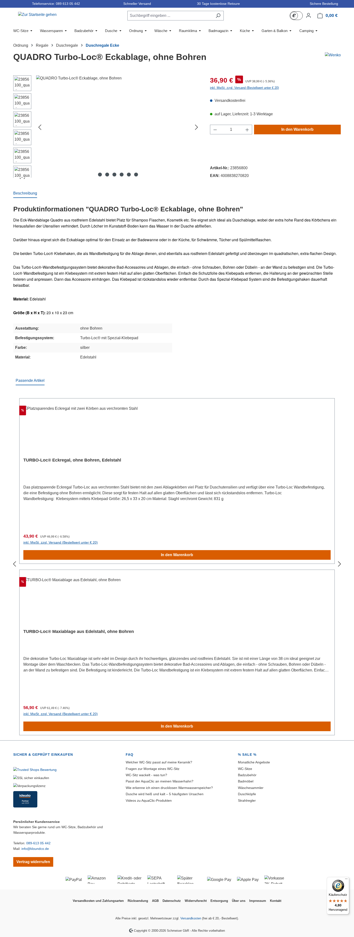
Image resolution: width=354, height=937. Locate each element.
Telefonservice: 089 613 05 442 (55, 4)
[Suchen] (218, 15)
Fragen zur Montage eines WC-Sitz (152, 769)
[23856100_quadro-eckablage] (118, 127)
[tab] (25, 193)
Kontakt (275, 901)
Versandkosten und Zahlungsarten (98, 901)
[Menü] (346, 880)
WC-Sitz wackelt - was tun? (146, 775)
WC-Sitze (245, 769)
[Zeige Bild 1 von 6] (100, 174)
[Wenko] (333, 55)
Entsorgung (219, 901)
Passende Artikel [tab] (30, 380)
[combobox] (170, 15)
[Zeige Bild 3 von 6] (114, 174)
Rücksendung (138, 901)
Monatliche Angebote (254, 762)
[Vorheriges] (39, 127)
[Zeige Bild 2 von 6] (107, 174)
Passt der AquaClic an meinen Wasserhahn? (159, 781)
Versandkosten (190, 918)
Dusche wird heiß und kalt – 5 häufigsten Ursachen (164, 794)
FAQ (129, 754)
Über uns (238, 901)
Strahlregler (247, 800)
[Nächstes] (196, 127)
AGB (155, 901)
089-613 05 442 (38, 843)
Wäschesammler (250, 788)
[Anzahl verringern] (215, 129)
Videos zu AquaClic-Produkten (149, 800)
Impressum (257, 901)
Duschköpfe (247, 794)
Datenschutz (172, 901)
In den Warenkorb (297, 129)
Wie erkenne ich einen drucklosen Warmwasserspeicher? (169, 788)
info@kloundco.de (35, 849)
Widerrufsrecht (196, 901)
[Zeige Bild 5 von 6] (129, 174)
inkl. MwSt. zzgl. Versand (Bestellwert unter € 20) (244, 88)
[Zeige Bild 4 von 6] (122, 174)
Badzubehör (247, 775)
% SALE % (247, 754)
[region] (106, 127)
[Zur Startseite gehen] (37, 15)
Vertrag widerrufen (33, 862)
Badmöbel (245, 781)
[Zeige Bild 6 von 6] (136, 174)
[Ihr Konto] (308, 15)
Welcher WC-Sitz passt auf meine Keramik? (159, 762)
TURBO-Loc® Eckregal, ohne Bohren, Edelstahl (72, 460)
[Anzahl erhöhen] (247, 129)
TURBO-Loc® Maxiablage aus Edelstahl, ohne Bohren (78, 631)
